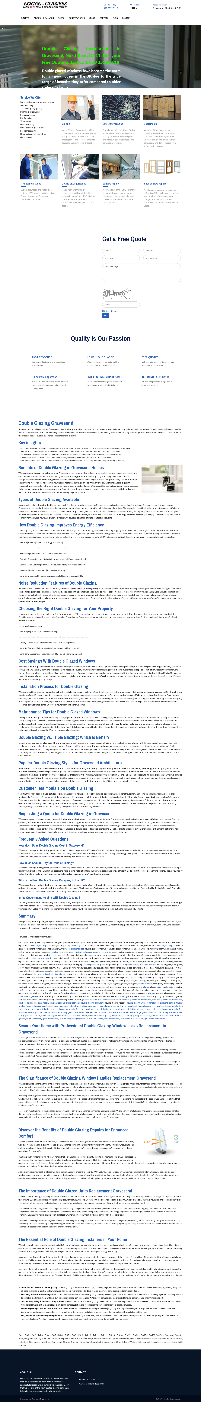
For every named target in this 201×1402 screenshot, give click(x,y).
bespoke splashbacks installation (136, 999)
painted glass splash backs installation (47, 974)
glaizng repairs (144, 1009)
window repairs (145, 983)
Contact (126, 18)
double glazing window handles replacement (147, 1003)
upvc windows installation (131, 1018)
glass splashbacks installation (65, 1009)
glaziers (171, 987)
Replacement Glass (31, 183)
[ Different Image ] (110, 311)
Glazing (66, 124)
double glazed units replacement (64, 1003)
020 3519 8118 (111, 8)
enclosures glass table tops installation (61, 1006)
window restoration (103, 952)
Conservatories (77, 18)
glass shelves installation (170, 1006)
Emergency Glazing (113, 124)
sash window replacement (81, 952)
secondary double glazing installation (105, 1015)
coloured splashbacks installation (167, 999)
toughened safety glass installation (139, 964)
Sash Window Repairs (155, 183)
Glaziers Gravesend (40, 1399)
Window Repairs (111, 183)
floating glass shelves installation (95, 1006)
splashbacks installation (162, 1015)
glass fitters (24, 996)
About (92, 18)
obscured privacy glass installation (68, 1012)
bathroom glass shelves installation (104, 999)
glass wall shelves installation (95, 1009)
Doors (61, 18)
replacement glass (76, 945)
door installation (111, 1018)
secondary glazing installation (136, 1015)
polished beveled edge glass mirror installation (142, 1012)
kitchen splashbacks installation (167, 1009)
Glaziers (25, 18)
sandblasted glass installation (54, 1015)
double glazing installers (92, 1003)
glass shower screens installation (34, 1009)
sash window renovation (58, 952)
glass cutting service (120, 1006)
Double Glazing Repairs (74, 183)
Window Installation (44, 18)
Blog (115, 18)
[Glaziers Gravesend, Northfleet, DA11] (46, 5)
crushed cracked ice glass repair (33, 1003)
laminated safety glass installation (34, 1012)
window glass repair (40, 945)
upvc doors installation (154, 1018)
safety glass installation (29, 1015)
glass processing (150, 1006)
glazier (146, 987)
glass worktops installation (123, 1009)
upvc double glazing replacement (73, 1018)
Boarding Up (150, 124)
